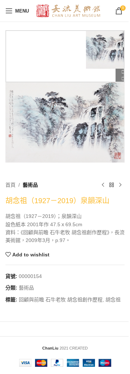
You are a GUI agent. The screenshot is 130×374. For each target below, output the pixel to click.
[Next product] (120, 185)
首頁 (10, 185)
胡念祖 (113, 299)
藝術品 (30, 185)
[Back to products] (111, 185)
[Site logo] (68, 10)
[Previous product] (103, 185)
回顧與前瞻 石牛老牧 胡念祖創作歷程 (61, 299)
